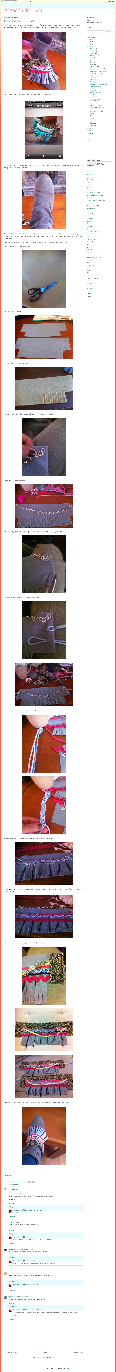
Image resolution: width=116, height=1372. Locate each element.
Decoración (90, 226)
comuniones (90, 213)
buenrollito (89, 190)
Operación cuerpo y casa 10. (97, 69)
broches (89, 185)
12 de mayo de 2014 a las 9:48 (33, 1309)
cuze (88, 216)
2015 (90, 44)
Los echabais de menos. (96, 86)
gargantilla (89, 247)
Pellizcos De (90, 265)
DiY (88, 236)
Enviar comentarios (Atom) (48, 1357)
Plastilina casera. (94, 82)
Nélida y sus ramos (95, 66)
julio (91, 60)
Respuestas (13, 1207)
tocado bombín (91, 288)
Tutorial (89, 293)
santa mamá (90, 286)
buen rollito (90, 187)
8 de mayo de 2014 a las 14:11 (33, 1210)
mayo (92, 64)
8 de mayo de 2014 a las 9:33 (20, 1222)
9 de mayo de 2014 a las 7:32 (33, 1237)
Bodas (88, 182)
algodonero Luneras (92, 177)
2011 (90, 133)
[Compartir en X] (31, 1182)
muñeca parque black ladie (94, 257)
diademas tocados (92, 234)
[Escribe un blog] (29, 1182)
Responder (11, 1203)
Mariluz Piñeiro (12, 1273)
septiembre (93, 55)
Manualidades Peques (93, 255)
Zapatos (89, 296)
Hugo (88, 252)
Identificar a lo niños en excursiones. (96, 100)
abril (91, 119)
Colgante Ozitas (91, 208)
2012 (90, 131)
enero (92, 125)
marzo (92, 121)
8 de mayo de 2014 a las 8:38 (22, 1193)
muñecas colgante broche (94, 260)
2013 (90, 128)
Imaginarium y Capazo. (96, 73)
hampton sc (11, 1296)
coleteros (89, 203)
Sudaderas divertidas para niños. (98, 84)
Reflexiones (90, 280)
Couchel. (92, 113)
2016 (90, 42)
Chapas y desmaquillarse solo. (98, 71)
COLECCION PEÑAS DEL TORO (96, 200)
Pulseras (89, 273)
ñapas (88, 262)
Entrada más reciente (11, 1352)
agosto (92, 57)
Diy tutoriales (90, 242)
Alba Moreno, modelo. (95, 92)
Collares (89, 210)
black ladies (90, 179)
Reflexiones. (90, 283)
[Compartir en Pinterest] (34, 1182)
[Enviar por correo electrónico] (28, 1182)
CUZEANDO (90, 221)
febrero (92, 123)
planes (88, 270)
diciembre (93, 48)
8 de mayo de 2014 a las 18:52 (26, 1273)
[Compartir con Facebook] (33, 1182)
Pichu (88, 267)
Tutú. (91, 116)
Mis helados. (93, 97)
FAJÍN (88, 244)
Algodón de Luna (23, 10)
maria (10, 1222)
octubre (92, 53)
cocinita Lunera (91, 198)
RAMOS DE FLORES (92, 278)
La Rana (92, 94)
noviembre (93, 51)
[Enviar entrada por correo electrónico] (24, 1182)
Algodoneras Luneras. (95, 105)
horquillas (89, 249)
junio (91, 62)
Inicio (45, 1352)
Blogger (67, 1368)
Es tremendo (93, 103)
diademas (89, 229)
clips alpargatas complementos (95, 195)
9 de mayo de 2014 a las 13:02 (24, 1296)
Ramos (89, 275)
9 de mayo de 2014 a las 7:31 (33, 1284)
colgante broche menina (93, 205)
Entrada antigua (78, 1352)
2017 (90, 39)
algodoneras (90, 174)
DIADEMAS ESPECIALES (94, 231)
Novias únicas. (94, 79)
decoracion (90, 223)
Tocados (89, 291)
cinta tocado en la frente (93, 192)
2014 (90, 46)
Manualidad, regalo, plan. (96, 111)
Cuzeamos (90, 218)
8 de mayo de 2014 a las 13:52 (28, 1249)
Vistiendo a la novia (14, 1249)
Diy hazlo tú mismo (15, 1184)
